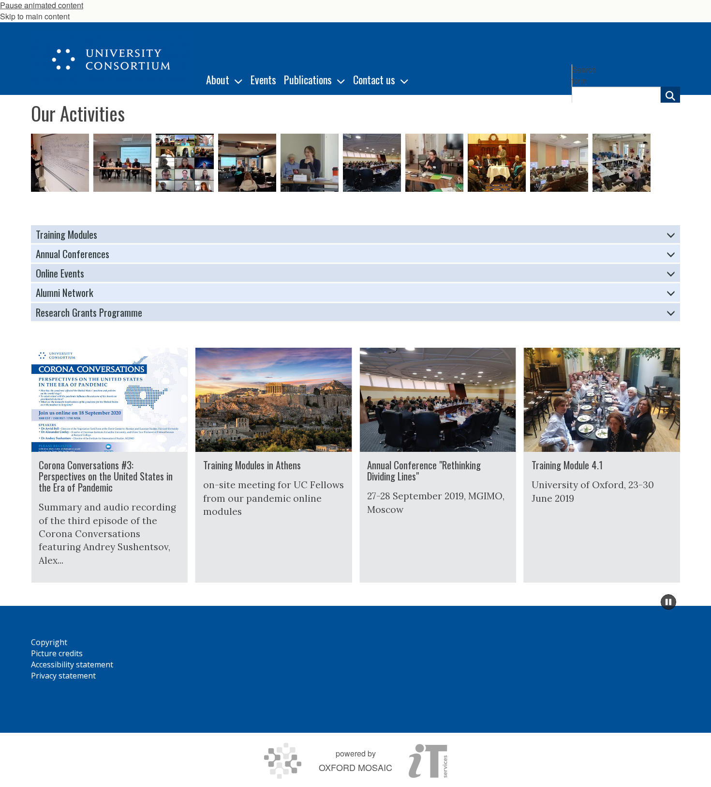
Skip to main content (35, 16)
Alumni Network (64, 292)
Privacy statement (63, 675)
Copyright (49, 642)
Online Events (60, 272)
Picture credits (57, 653)
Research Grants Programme (89, 312)
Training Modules (66, 234)
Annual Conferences (72, 253)
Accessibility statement (72, 664)
